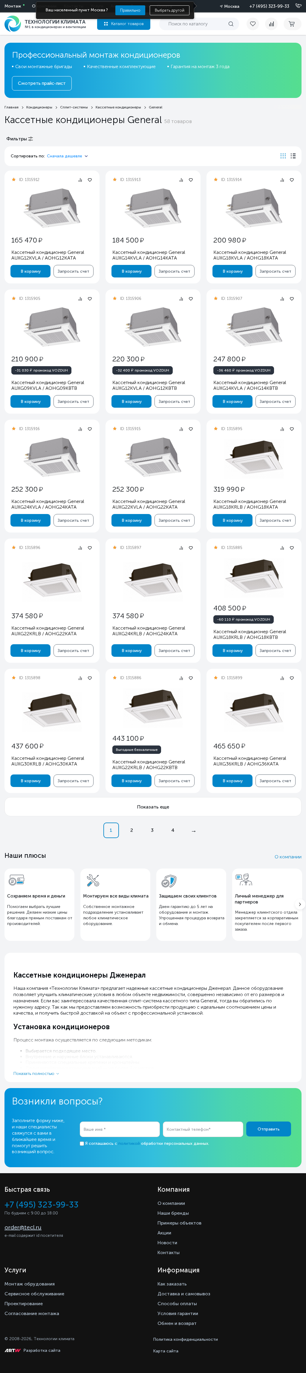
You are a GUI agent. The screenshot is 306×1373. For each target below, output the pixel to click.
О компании (288, 857)
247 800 (229, 359)
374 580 (27, 615)
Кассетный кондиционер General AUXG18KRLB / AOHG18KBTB (249, 634)
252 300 (27, 489)
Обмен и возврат (177, 1323)
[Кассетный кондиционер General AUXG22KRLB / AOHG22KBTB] (153, 706)
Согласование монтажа (31, 1313)
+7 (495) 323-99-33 (269, 6)
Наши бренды (173, 1213)
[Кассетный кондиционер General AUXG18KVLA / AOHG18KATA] (254, 208)
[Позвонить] (295, 6)
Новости (167, 1242)
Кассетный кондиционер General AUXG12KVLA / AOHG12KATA (47, 255)
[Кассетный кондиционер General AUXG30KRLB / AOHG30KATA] (52, 710)
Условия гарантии (177, 1313)
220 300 (128, 359)
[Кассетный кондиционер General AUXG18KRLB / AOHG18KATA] (254, 457)
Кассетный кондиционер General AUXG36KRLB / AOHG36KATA (249, 761)
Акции (164, 1233)
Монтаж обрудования (29, 1284)
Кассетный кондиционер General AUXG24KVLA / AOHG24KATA (47, 504)
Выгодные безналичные (136, 750)
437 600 (27, 746)
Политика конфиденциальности (185, 1339)
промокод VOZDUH (41, 370)
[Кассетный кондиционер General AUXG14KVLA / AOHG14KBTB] (254, 327)
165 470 (26, 240)
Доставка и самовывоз (183, 1294)
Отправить (269, 1129)
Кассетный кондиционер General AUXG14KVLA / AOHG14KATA (148, 255)
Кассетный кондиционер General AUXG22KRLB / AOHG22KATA (47, 630)
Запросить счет (73, 271)
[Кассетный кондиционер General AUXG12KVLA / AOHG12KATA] (52, 208)
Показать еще (153, 807)
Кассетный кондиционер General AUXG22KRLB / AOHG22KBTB (148, 764)
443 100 (128, 738)
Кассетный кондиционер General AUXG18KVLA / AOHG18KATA (249, 255)
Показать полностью (33, 1073)
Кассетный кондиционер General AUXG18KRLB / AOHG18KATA (249, 504)
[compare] (271, 24)
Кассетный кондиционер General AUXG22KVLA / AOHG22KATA (148, 504)
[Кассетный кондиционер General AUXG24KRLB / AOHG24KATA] (153, 580)
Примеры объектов (179, 1223)
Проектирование (23, 1303)
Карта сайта (165, 1351)
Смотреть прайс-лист (42, 83)
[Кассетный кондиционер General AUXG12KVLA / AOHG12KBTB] (153, 327)
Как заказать (172, 1284)
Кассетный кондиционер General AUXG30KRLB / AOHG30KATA (47, 761)
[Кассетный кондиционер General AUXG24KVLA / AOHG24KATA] (52, 457)
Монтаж (12, 6)
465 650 (229, 746)
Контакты (168, 1252)
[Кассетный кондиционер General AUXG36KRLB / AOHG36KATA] (254, 710)
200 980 (229, 240)
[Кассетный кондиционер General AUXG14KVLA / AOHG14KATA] (153, 208)
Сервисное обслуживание (34, 1294)
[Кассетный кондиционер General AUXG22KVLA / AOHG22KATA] (153, 457)
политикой (129, 1143)
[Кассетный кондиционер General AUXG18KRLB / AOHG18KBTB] (254, 576)
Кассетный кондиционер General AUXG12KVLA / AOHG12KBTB (148, 385)
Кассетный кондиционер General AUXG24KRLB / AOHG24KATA (148, 630)
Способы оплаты (177, 1303)
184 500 (128, 240)
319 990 (228, 489)
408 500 (229, 608)
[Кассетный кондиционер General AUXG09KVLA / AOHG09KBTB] (52, 327)
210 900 (27, 359)
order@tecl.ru (23, 1227)
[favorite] (256, 24)
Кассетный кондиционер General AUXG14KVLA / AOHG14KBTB (249, 385)
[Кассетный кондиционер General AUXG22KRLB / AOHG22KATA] (52, 580)
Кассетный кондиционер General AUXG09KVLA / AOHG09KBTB (47, 385)
